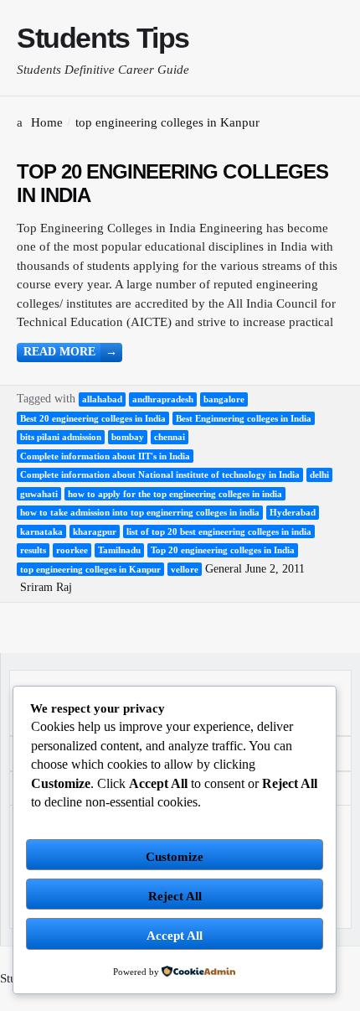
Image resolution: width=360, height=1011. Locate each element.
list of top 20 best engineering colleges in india (218, 531)
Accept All (175, 935)
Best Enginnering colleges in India (243, 418)
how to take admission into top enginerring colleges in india (140, 512)
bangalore (223, 399)
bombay (127, 437)
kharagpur (94, 531)
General (223, 569)
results (33, 550)
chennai (169, 437)
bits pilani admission (60, 437)
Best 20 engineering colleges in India (93, 418)
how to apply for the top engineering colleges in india (175, 494)
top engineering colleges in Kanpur (90, 569)
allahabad (102, 399)
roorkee (72, 550)
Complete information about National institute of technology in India (160, 474)
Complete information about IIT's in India (105, 456)
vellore (184, 569)
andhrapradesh (162, 399)
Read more (70, 351)
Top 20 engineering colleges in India (223, 550)
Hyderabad (293, 512)
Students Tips (103, 38)
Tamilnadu (119, 550)
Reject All (175, 896)
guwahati (39, 494)
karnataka (41, 531)
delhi (319, 474)
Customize (174, 856)
